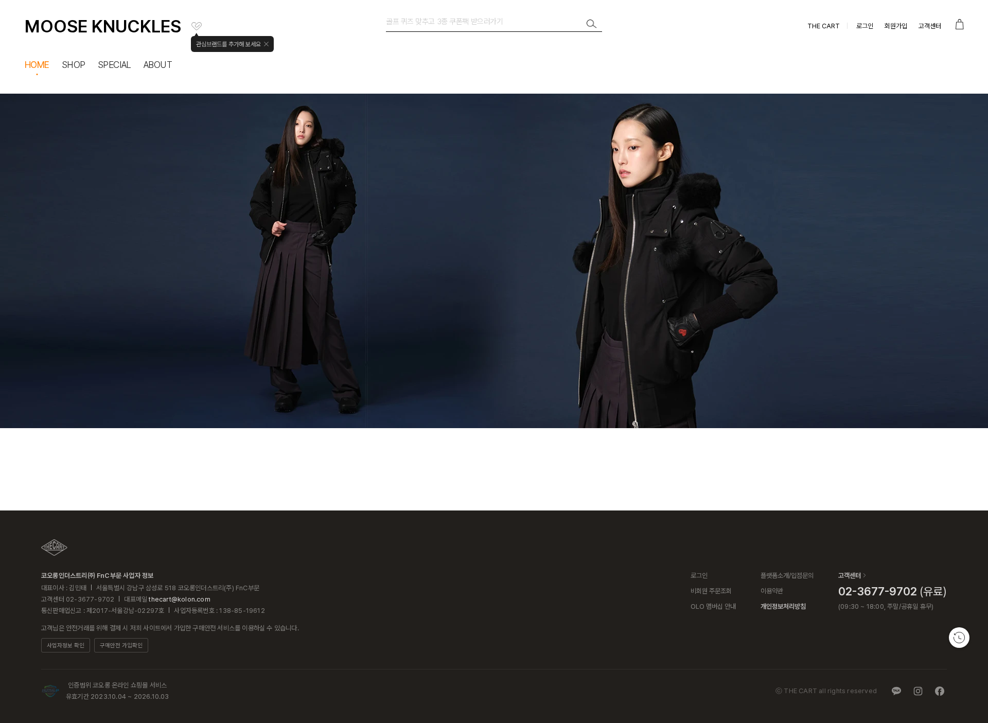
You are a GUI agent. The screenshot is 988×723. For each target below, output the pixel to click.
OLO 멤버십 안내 (713, 606)
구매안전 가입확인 (121, 645)
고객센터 (930, 26)
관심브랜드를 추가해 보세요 (228, 44)
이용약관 (772, 591)
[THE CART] (54, 547)
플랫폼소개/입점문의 (787, 575)
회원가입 (896, 26)
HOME (37, 64)
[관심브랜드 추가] (196, 26)
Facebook (939, 691)
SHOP (73, 64)
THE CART (823, 26)
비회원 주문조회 (711, 591)
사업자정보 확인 (65, 645)
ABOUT (158, 64)
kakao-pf (896, 691)
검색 (591, 24)
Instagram (918, 691)
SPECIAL (114, 64)
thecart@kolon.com (179, 599)
